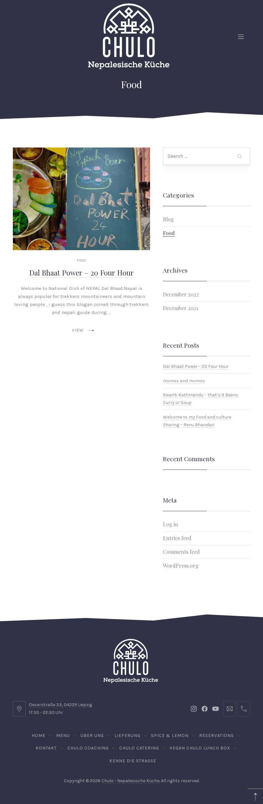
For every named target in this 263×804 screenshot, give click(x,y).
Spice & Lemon (170, 735)
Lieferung (127, 735)
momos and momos (184, 380)
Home (39, 735)
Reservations (216, 735)
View (78, 330)
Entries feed (177, 538)
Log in (170, 524)
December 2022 (181, 294)
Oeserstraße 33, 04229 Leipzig (60, 704)
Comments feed (181, 551)
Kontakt (46, 748)
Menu (63, 735)
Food (81, 260)
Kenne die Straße (132, 761)
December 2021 (180, 308)
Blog (168, 219)
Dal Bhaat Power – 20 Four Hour (81, 272)
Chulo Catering (139, 748)
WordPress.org (181, 565)
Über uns (92, 735)
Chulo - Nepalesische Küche (130, 780)
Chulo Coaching (88, 748)
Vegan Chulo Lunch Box (200, 748)
